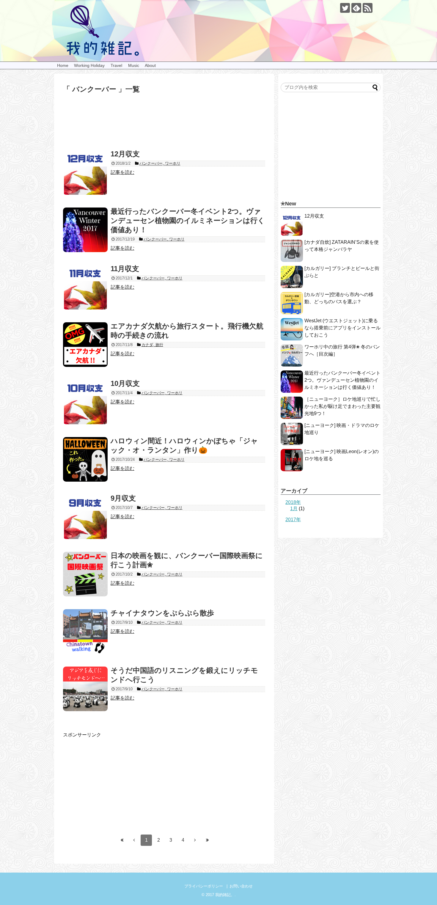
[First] (122, 840)
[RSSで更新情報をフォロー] (367, 8)
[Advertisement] (164, 128)
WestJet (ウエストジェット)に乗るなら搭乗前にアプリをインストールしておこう (342, 327)
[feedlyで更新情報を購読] (356, 8)
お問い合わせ (241, 886)
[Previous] (134, 840)
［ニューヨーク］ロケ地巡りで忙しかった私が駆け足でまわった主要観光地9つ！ (342, 406)
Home (62, 65)
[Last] (207, 840)
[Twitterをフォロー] (345, 8)
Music (133, 65)
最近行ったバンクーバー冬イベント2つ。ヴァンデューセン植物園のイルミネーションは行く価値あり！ (342, 380)
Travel (116, 65)
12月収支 (314, 216)
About (150, 65)
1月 (294, 508)
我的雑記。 (225, 895)
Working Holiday (89, 65)
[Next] (195, 840)
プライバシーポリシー (203, 886)
